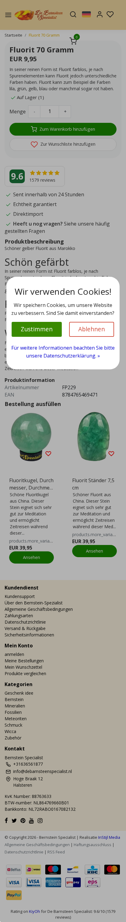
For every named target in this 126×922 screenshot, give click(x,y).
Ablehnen (91, 329)
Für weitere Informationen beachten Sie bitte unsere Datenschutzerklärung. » (63, 351)
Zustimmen (37, 329)
